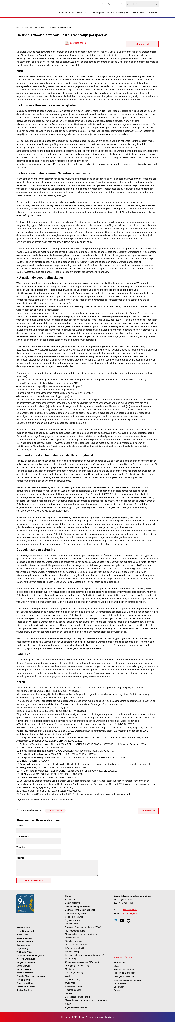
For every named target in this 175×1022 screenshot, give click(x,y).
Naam (19, 825)
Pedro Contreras (24, 973)
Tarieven (69, 993)
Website (20, 847)
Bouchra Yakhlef (24, 983)
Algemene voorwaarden (76, 1007)
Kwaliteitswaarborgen (117, 12)
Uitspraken (119, 987)
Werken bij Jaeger (74, 986)
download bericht (78, 43)
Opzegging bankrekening (77, 965)
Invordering (70, 958)
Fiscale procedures (74, 941)
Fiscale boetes (72, 938)
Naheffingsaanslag (74, 972)
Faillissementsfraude (75, 931)
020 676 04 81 (130, 909)
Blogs (116, 966)
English (102, 4)
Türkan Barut (23, 980)
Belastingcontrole (55, 810)
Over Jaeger (96, 12)
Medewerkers (65, 12)
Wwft (67, 976)
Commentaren (120, 983)
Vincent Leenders (25, 941)
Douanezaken (71, 924)
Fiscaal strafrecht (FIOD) (77, 944)
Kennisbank (138, 12)
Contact (153, 12)
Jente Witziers (23, 969)
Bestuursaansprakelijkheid (77, 906)
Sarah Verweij (23, 966)
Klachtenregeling (73, 990)
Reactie (20, 858)
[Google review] (128, 921)
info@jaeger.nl (130, 913)
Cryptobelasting (72, 979)
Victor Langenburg (25, 959)
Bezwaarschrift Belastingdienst (80, 910)
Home (68, 896)
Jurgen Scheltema (25, 962)
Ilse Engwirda (23, 945)
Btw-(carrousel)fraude (75, 913)
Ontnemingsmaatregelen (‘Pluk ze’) (82, 962)
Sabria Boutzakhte (25, 987)
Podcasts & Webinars (124, 969)
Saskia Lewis (23, 934)
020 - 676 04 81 (117, 4)
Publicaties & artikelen (124, 973)
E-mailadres (22, 836)
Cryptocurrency (72, 920)
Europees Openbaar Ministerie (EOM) (83, 927)
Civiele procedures (74, 917)
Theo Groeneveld (25, 931)
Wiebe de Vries (24, 952)
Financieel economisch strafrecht (81, 934)
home (18, 27)
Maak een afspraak (123, 957)
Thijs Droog (22, 948)
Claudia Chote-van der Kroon (31, 976)
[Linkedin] (115, 921)
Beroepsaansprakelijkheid (77, 997)
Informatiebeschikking (75, 948)
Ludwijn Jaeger (24, 938)
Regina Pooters (24, 990)
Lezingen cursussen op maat (127, 980)
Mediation (69, 969)
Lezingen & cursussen (124, 976)
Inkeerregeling (72, 951)
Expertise (81, 12)
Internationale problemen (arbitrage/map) (84, 955)
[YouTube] (122, 921)
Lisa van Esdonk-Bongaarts (30, 955)
